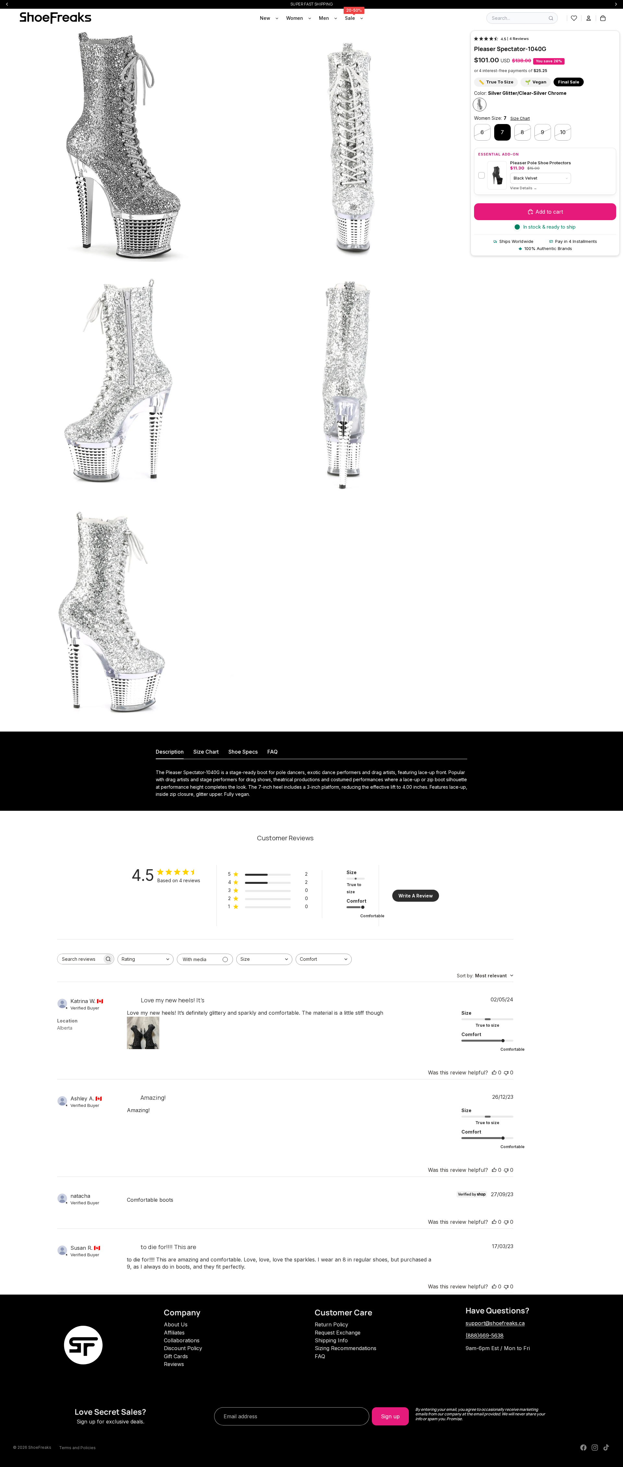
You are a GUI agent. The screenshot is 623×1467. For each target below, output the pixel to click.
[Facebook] (583, 1447)
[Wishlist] (574, 18)
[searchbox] (79, 959)
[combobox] (145, 959)
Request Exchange (337, 1332)
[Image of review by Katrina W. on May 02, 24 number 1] (143, 1033)
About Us (176, 1324)
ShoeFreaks (39, 1447)
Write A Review (415, 895)
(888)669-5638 (485, 1335)
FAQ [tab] (272, 751)
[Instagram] (595, 1447)
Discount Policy (183, 1348)
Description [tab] (170, 751)
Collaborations (182, 1340)
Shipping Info (331, 1340)
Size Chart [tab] (206, 751)
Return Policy (331, 1324)
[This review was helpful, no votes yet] (494, 1072)
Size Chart (520, 118)
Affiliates (174, 1332)
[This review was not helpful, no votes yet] (506, 1072)
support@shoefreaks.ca (495, 1323)
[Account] (588, 18)
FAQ (320, 1356)
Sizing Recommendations (345, 1348)
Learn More (523, 188)
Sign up (390, 1416)
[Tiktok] (606, 1447)
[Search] (551, 18)
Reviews (174, 1364)
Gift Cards (176, 1356)
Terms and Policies (77, 1447)
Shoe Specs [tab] (243, 751)
